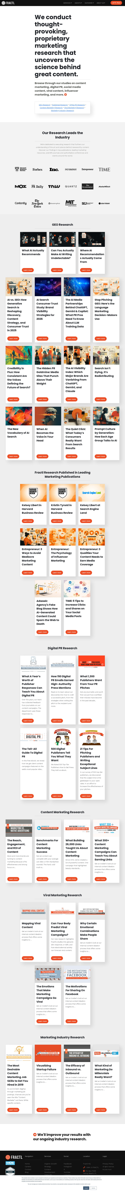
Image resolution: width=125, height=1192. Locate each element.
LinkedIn (67, 1175)
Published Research (60, 105)
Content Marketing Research (51, 108)
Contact (28, 1169)
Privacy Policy (108, 1164)
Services (66, 3)
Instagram (68, 1167)
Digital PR (48, 1175)
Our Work (88, 3)
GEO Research (44, 105)
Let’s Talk (116, 3)
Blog (26, 1172)
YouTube (67, 1172)
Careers (28, 1167)
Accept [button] (86, 1188)
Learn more (28, 270)
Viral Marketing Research (74, 108)
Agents (78, 3)
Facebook (68, 1164)
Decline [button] (93, 1188)
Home (27, 1164)
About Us (100, 3)
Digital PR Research (77, 105)
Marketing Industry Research (62, 110)
